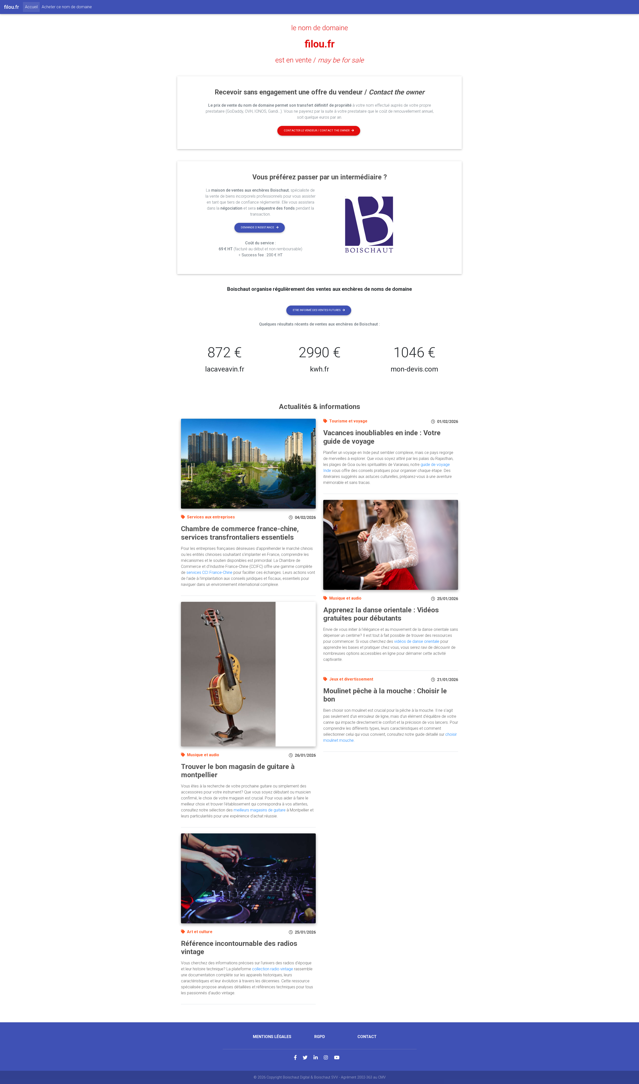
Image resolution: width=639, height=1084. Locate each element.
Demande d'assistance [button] (257, 227)
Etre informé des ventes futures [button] (316, 310)
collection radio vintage (272, 969)
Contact (367, 1036)
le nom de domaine (319, 28)
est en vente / (319, 60)
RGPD (319, 1036)
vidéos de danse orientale (416, 641)
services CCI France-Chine (209, 572)
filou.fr (320, 44)
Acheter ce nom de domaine (67, 6)
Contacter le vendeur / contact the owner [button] (316, 130)
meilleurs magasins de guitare (260, 810)
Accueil (32, 6)
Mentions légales (272, 1036)
